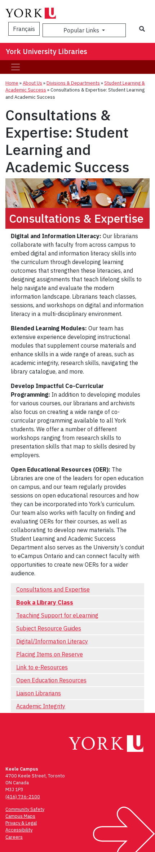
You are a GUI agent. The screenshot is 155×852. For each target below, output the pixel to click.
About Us (32, 83)
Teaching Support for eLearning (57, 615)
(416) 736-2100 (22, 797)
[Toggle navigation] (15, 67)
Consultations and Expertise (53, 589)
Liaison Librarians (38, 693)
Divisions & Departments (73, 83)
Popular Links (82, 30)
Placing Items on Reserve (49, 654)
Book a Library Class (44, 602)
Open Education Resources (51, 680)
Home (11, 83)
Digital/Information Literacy (52, 641)
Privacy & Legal (21, 823)
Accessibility (18, 830)
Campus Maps (20, 816)
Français (24, 28)
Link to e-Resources (42, 667)
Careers (14, 837)
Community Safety (24, 809)
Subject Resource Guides (48, 628)
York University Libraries (46, 51)
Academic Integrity (40, 706)
